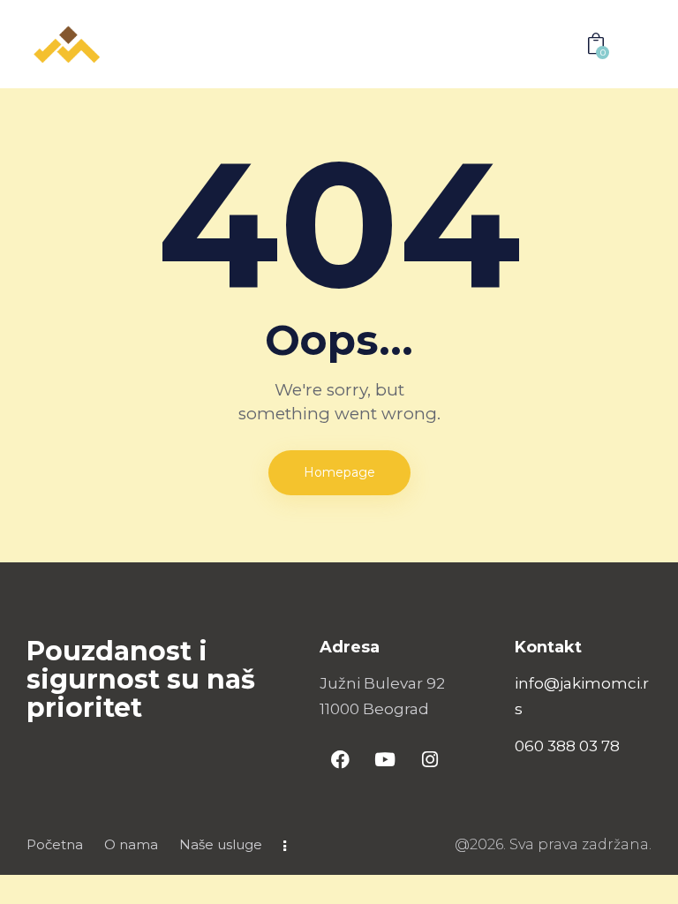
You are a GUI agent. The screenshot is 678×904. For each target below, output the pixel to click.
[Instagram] (430, 759)
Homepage (339, 472)
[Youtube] (385, 759)
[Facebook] (340, 759)
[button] (556, 44)
